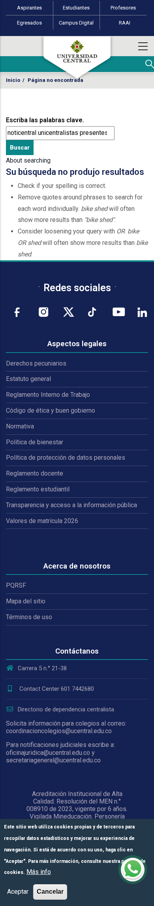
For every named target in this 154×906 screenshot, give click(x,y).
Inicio (13, 80)
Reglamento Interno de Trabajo (48, 394)
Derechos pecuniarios (36, 363)
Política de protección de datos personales (65, 457)
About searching (28, 160)
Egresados (29, 23)
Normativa (20, 426)
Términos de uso (29, 617)
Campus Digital (76, 23)
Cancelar (50, 891)
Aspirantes (29, 8)
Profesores (123, 8)
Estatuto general (28, 379)
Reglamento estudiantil (37, 489)
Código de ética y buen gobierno (50, 410)
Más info (38, 872)
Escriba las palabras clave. (45, 120)
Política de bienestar (34, 442)
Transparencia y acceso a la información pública (71, 505)
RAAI (124, 23)
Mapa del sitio (25, 601)
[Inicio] (77, 57)
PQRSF (16, 585)
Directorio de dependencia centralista (66, 709)
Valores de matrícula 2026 (42, 521)
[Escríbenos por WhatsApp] (133, 869)
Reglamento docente (34, 473)
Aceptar (17, 891)
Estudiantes (76, 8)
